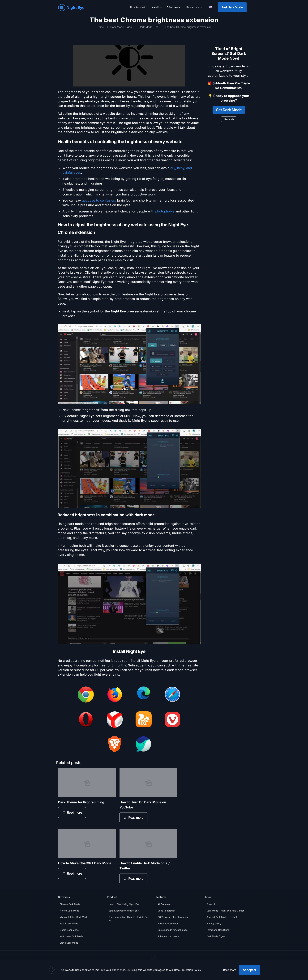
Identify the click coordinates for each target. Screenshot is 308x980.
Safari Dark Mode (69, 923)
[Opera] (85, 720)
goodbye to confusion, (99, 200)
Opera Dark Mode (69, 929)
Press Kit (211, 904)
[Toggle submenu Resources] (201, 7)
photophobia (164, 211)
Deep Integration (166, 910)
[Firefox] (114, 695)
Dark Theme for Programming (81, 802)
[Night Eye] (71, 7)
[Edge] (143, 693)
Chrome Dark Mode (70, 904)
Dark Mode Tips (148, 27)
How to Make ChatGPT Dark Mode (84, 863)
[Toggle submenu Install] (161, 7)
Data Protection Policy (187, 969)
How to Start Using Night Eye (124, 904)
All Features (164, 904)
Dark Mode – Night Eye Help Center (225, 910)
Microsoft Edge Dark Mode (74, 917)
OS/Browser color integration (173, 917)
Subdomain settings (168, 923)
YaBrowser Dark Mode (71, 936)
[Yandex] (114, 720)
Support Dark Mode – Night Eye (223, 917)
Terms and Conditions (217, 929)
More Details (229, 119)
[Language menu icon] (212, 7)
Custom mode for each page (173, 929)
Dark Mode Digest (121, 27)
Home (100, 27)
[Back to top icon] (154, 957)
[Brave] (114, 745)
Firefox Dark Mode (69, 910)
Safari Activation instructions (124, 910)
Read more (229, 969)
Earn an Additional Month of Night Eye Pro (129, 919)
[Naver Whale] (143, 745)
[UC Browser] (143, 720)
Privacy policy (213, 923)
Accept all (249, 970)
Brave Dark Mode (69, 942)
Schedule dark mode (168, 936)
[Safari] (172, 695)
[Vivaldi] (172, 720)
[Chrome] (85, 695)
